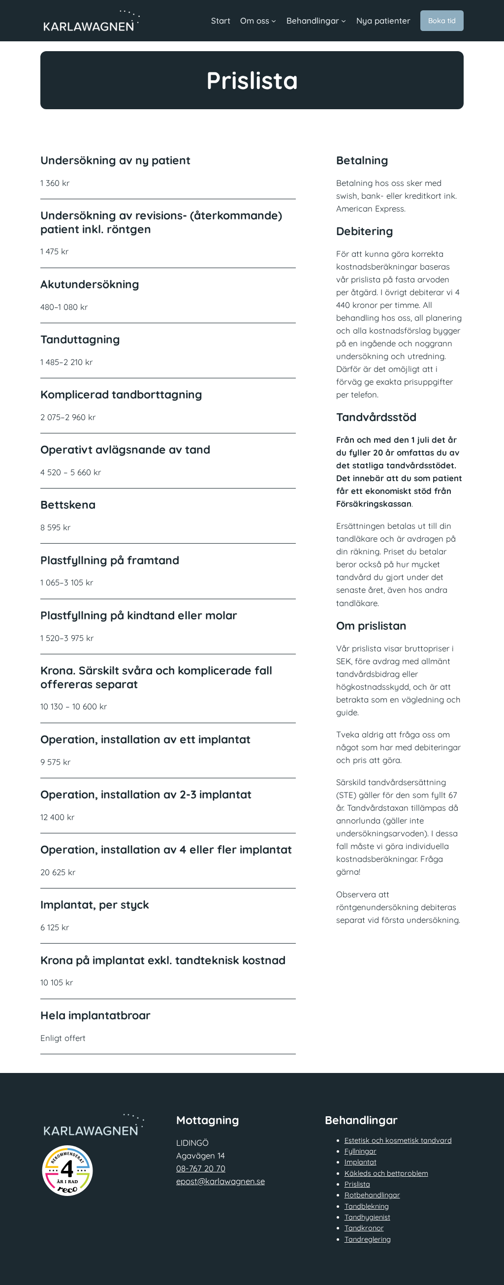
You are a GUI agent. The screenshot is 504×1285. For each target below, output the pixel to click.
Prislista (357, 1184)
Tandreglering (368, 1239)
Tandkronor (364, 1228)
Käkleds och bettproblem (386, 1173)
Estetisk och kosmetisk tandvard (398, 1140)
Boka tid (442, 20)
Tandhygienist (367, 1217)
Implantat (361, 1162)
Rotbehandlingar (372, 1195)
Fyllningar (361, 1151)
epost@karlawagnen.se (220, 1181)
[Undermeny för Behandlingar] (343, 20)
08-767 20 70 (200, 1168)
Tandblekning (367, 1206)
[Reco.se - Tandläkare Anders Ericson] (67, 1170)
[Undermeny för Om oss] (273, 20)
